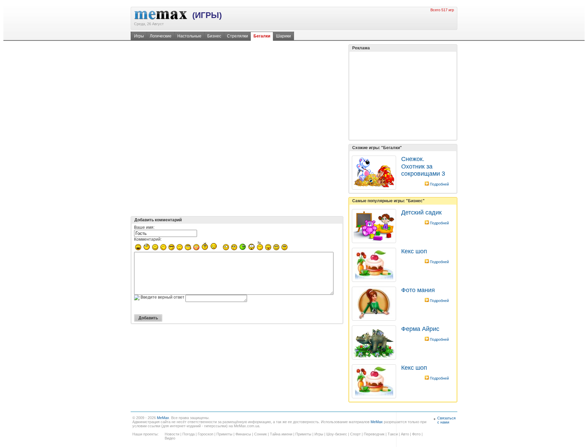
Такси (393, 434)
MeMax (163, 418)
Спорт (355, 434)
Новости (172, 434)
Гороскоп (205, 434)
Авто (405, 434)
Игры (139, 36)
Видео (170, 438)
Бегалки (262, 36)
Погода (188, 434)
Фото (416, 434)
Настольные (189, 36)
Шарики (283, 36)
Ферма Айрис (420, 328)
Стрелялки (237, 36)
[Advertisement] (403, 95)
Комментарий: (148, 239)
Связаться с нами (446, 420)
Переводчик (374, 434)
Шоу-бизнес (336, 434)
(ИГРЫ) (207, 15)
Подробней (439, 184)
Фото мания (418, 290)
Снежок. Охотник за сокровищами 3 (423, 166)
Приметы (224, 434)
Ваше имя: (144, 227)
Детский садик (421, 212)
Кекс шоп (414, 251)
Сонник (260, 434)
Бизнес (214, 36)
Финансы (243, 434)
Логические (161, 36)
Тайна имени (281, 434)
